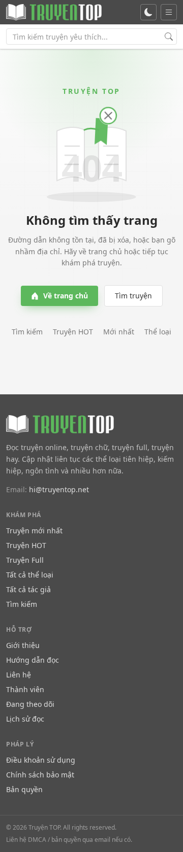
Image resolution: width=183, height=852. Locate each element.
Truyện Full (25, 560)
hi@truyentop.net (59, 489)
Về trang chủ (65, 295)
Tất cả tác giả (28, 589)
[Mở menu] (169, 12)
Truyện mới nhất (34, 530)
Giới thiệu (23, 645)
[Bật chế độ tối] (148, 12)
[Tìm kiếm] (169, 36)
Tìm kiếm (27, 331)
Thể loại (157, 331)
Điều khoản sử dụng (40, 760)
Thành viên (25, 689)
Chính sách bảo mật (40, 774)
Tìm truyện (133, 295)
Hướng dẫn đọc (32, 660)
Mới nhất (118, 331)
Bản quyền (24, 789)
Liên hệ (18, 674)
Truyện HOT (73, 331)
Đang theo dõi (30, 704)
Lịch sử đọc (25, 719)
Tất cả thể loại (29, 575)
